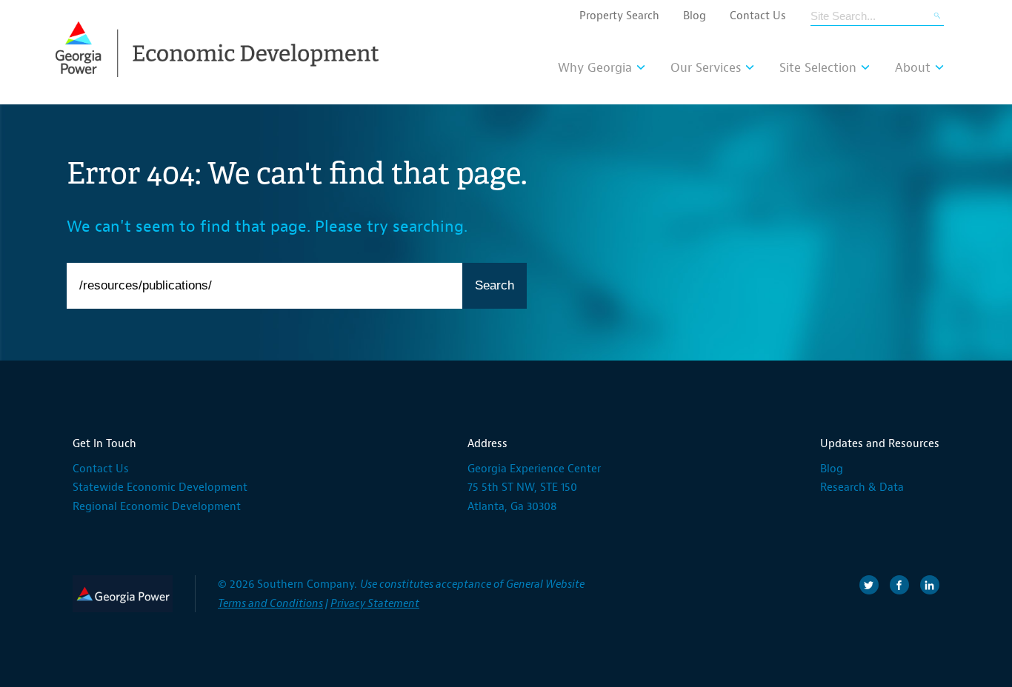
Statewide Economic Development (160, 487)
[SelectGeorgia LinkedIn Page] (929, 584)
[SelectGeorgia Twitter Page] (869, 584)
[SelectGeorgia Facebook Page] (899, 584)
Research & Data (862, 487)
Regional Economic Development (157, 507)
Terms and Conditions (270, 604)
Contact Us (758, 16)
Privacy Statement (374, 604)
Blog (694, 16)
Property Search (619, 16)
